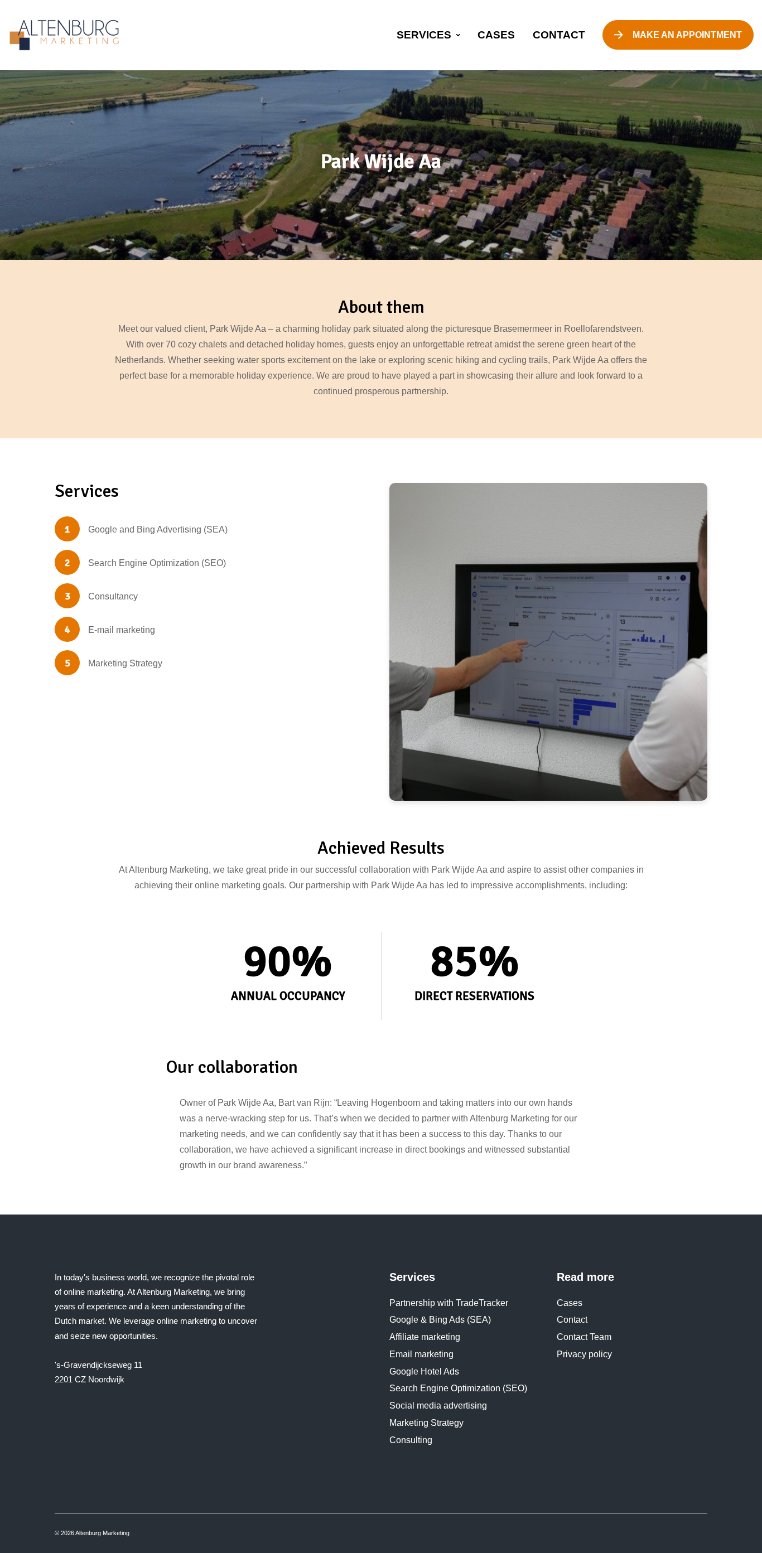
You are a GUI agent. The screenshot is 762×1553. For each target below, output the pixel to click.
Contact (572, 1319)
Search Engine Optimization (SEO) (458, 1388)
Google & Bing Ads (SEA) (440, 1319)
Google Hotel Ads (424, 1371)
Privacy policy (584, 1354)
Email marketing (421, 1354)
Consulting (410, 1440)
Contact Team (584, 1337)
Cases (569, 1303)
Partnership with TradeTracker (448, 1303)
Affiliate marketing (424, 1337)
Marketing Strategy (426, 1423)
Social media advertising (438, 1405)
